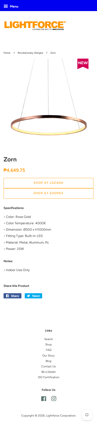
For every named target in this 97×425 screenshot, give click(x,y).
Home (7, 52)
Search (48, 339)
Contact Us (48, 366)
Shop (48, 344)
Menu (13, 6)
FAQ (48, 350)
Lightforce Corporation (61, 415)
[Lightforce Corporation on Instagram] (53, 399)
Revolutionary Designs (30, 52)
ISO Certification (48, 377)
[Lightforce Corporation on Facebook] (43, 399)
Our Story (48, 355)
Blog (48, 361)
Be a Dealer (48, 371)
